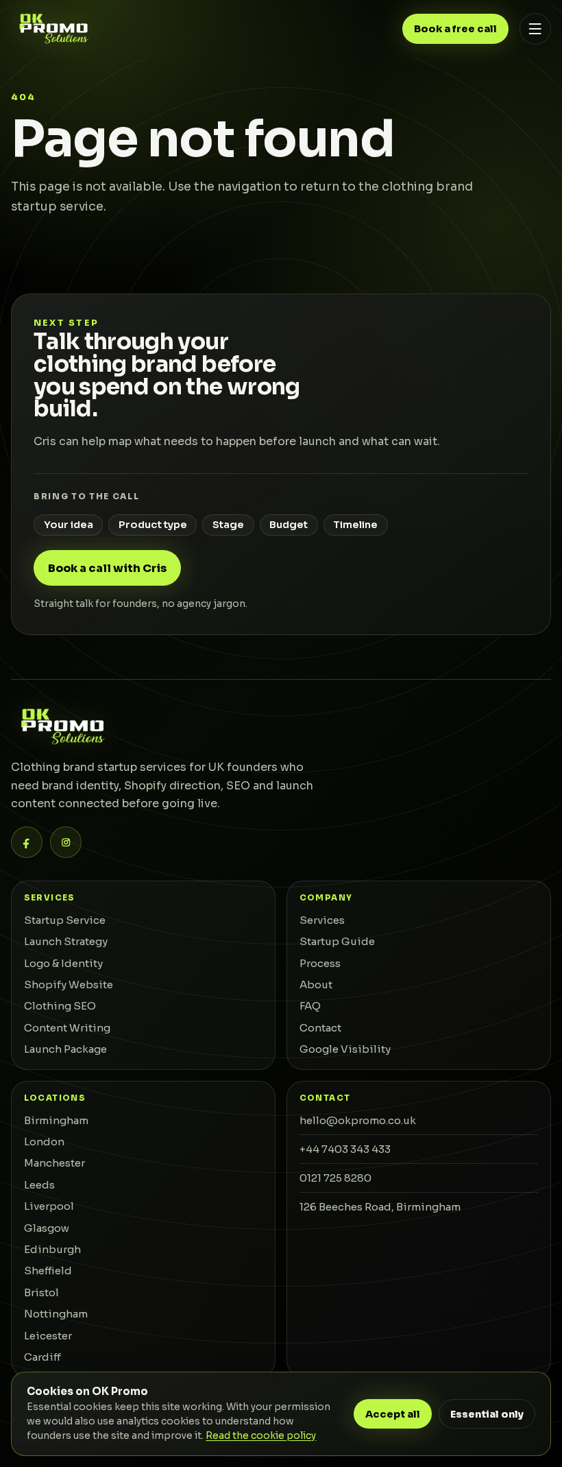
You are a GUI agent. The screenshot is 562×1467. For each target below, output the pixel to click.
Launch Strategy (66, 941)
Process (320, 963)
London (44, 1141)
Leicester (48, 1335)
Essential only (487, 1414)
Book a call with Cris (107, 568)
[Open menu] (535, 29)
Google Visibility (345, 1048)
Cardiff (42, 1356)
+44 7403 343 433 (345, 1149)
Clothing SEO (60, 1005)
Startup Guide (337, 941)
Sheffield (48, 1270)
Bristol (41, 1292)
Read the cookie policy (261, 1436)
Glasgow (46, 1228)
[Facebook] (26, 842)
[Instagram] (66, 842)
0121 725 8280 (335, 1177)
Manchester (54, 1162)
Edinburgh (52, 1249)
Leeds (39, 1184)
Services (322, 920)
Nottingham (56, 1313)
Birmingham (56, 1120)
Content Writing (67, 1027)
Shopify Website (68, 984)
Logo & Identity (63, 963)
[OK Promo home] (53, 28)
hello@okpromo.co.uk (358, 1120)
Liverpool (49, 1206)
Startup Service (65, 920)
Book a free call (455, 29)
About (316, 984)
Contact (320, 1027)
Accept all (392, 1414)
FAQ (310, 1005)
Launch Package (65, 1048)
